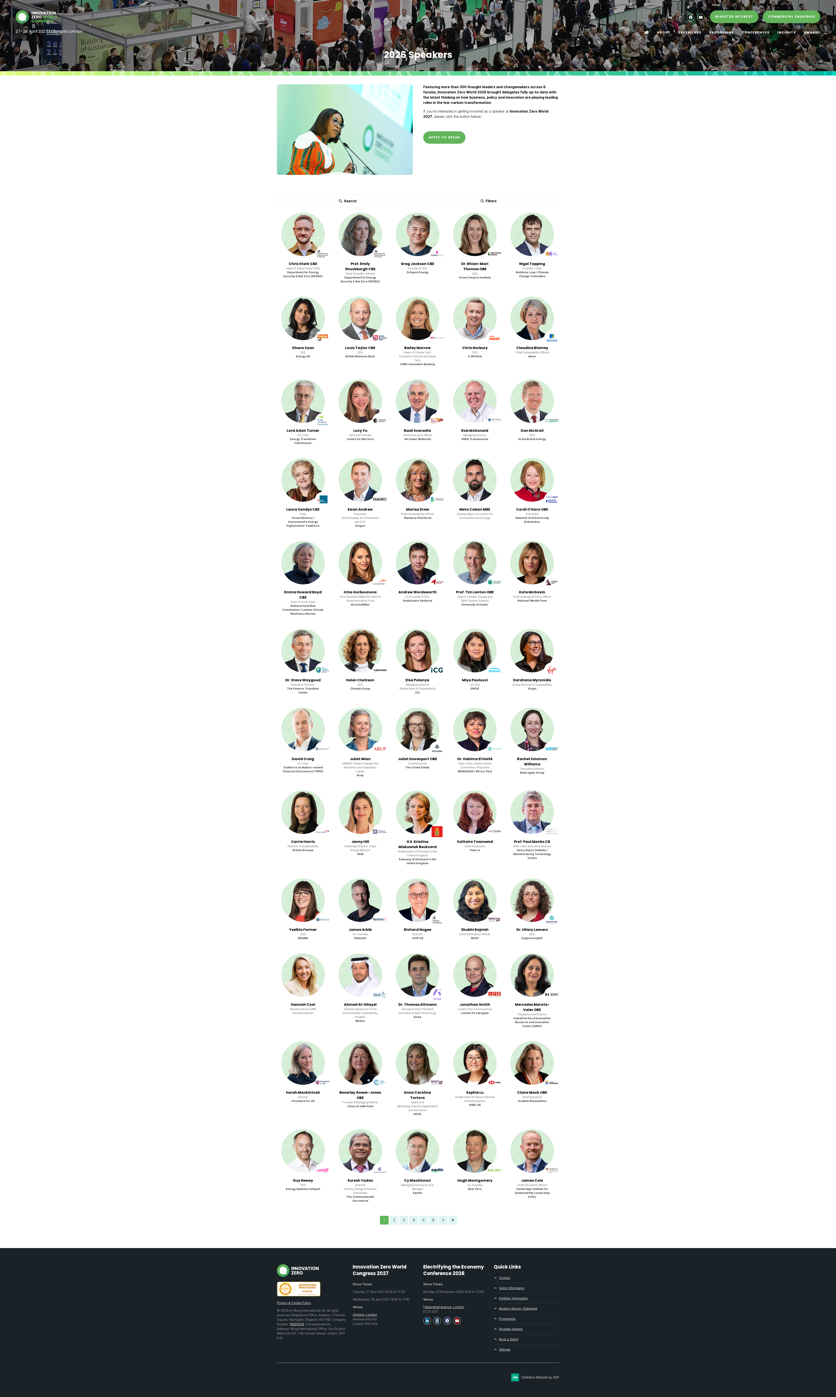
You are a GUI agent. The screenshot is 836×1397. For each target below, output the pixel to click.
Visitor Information (511, 1288)
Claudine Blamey (532, 347)
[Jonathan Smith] (475, 975)
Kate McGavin (532, 592)
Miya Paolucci (475, 680)
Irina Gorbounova (360, 592)
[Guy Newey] (303, 1151)
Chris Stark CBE (303, 263)
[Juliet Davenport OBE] (417, 729)
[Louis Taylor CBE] (360, 318)
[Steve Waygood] (303, 650)
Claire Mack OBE (532, 1092)
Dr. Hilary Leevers (532, 929)
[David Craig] (303, 729)
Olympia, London (365, 1314)
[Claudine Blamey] (532, 318)
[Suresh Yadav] (360, 1151)
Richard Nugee (417, 929)
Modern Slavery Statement (518, 1308)
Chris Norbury (475, 347)
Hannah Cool (303, 1004)
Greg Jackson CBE (417, 263)
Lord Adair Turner (303, 430)
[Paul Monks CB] (532, 812)
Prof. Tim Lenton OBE (475, 592)
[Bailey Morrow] (417, 318)
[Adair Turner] (303, 401)
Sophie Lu (475, 1092)
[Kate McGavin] (532, 562)
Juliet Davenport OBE (417, 758)
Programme (721, 32)
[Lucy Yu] (360, 401)
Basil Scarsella (417, 430)
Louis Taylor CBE (360, 347)
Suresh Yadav (360, 1180)
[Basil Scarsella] (417, 401)
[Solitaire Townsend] (475, 812)
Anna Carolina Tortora (417, 1095)
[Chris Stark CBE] (303, 234)
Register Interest (510, 1329)
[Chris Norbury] (475, 318)
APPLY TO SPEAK (444, 137)
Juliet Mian (360, 758)
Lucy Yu (360, 430)
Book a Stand (508, 1339)
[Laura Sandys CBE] (303, 480)
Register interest (734, 16)
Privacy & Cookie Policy (294, 1303)
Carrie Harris (303, 841)
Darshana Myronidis (532, 680)
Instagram (680, 17)
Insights (786, 32)
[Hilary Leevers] (532, 900)
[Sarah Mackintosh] (303, 1063)
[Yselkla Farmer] (303, 900)
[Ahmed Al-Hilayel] (360, 975)
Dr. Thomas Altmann (417, 1004)
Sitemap (505, 1349)
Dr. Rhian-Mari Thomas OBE (474, 266)
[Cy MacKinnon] (417, 1151)
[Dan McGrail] (532, 401)
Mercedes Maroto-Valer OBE (532, 1007)
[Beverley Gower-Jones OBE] (360, 1063)
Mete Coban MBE (474, 509)
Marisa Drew (417, 509)
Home (646, 33)
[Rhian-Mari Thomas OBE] (475, 234)
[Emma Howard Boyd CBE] (303, 562)
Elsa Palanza (417, 680)
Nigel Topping (532, 263)
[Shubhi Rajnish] (475, 900)
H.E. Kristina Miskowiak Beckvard (417, 844)
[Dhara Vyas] (303, 318)
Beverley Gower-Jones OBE (360, 1095)
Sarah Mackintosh (303, 1092)
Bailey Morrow (417, 347)
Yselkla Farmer (303, 929)
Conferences (756, 32)
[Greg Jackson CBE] (417, 234)
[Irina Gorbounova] (360, 562)
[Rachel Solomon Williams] (532, 729)
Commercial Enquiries (791, 16)
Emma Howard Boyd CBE (303, 595)
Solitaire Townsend (475, 841)
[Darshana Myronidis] (532, 650)
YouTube (701, 17)
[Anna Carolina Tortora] (417, 1063)
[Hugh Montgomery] (475, 1151)
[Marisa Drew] (417, 480)
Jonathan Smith (475, 1004)
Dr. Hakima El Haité (474, 758)
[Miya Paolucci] (475, 650)
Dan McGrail (532, 430)
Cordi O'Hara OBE (532, 509)
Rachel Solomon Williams (532, 761)
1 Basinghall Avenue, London (443, 1307)
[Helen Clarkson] (360, 650)
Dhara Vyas (303, 347)
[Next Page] (443, 1220)
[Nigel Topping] (532, 234)
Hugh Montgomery (474, 1180)
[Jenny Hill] (360, 812)
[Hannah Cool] (303, 975)
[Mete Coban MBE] (475, 480)
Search (350, 201)
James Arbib (360, 929)
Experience (689, 32)
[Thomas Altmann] (417, 975)
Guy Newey (303, 1180)
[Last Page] (452, 1220)
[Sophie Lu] (475, 1063)
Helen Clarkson (360, 680)
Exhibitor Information (513, 1298)
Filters (491, 201)
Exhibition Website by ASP (540, 1377)
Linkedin (670, 17)
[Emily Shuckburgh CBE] (360, 234)
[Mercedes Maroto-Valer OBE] (532, 975)
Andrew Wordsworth (417, 592)
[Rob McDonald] (475, 401)
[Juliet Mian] (360, 729)
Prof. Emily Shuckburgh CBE (360, 266)
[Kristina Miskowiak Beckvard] (417, 812)
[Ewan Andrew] (360, 480)
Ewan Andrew (360, 509)
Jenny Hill (360, 841)
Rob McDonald (474, 430)
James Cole (532, 1180)
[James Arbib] (360, 900)
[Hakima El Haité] (475, 729)
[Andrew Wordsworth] (417, 562)
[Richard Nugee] (417, 900)
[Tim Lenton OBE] (475, 562)
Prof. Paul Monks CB (532, 841)
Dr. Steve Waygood (303, 680)
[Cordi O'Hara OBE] (532, 480)
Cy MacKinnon (417, 1180)
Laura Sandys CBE (303, 509)
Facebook (690, 17)
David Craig (303, 758)
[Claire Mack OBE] (532, 1063)
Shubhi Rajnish (475, 929)
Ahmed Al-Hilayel (360, 1004)
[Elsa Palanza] (417, 650)
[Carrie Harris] (303, 812)
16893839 (297, 1324)
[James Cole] (532, 1151)
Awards (812, 32)
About (664, 32)
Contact (504, 1278)
